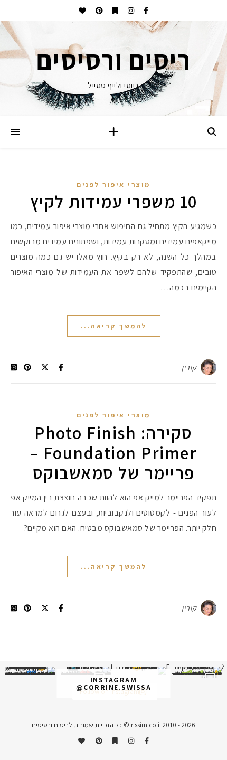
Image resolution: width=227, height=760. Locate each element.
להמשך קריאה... (114, 325)
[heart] (82, 10)
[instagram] (130, 10)
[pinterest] (98, 10)
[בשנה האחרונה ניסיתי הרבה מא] (197, 671)
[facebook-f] (145, 10)
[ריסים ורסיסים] (113, 68)
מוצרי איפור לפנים (113, 184)
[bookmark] (114, 10)
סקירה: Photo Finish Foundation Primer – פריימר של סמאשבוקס (113, 452)
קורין (189, 367)
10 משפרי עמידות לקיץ (113, 201)
